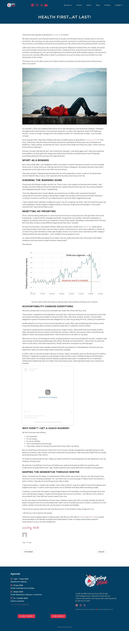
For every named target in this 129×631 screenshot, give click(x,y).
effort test (92, 517)
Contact (107, 5)
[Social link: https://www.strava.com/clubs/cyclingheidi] (42, 5)
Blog (98, 5)
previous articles (92, 140)
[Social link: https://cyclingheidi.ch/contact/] (46, 5)
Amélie (82, 517)
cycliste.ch (56, 35)
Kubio (111, 609)
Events (79, 5)
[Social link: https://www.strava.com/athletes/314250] (85, 605)
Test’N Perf (87, 227)
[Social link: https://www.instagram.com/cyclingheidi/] (38, 5)
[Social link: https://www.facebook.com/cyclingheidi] (33, 5)
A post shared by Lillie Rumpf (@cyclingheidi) (48, 422)
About (89, 5)
